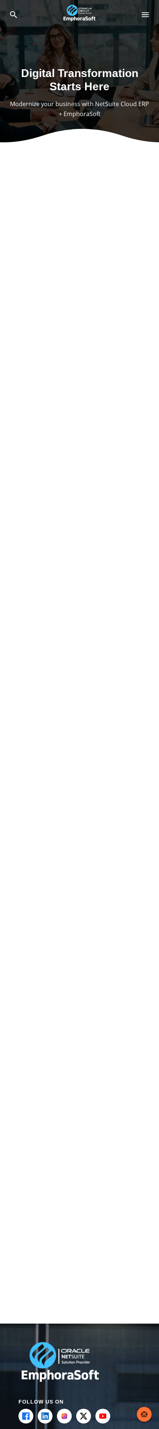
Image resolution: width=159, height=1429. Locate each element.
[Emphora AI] (144, 1414)
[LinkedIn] (45, 1416)
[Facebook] (25, 1416)
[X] (83, 1416)
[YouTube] (102, 1416)
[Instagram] (64, 1416)
